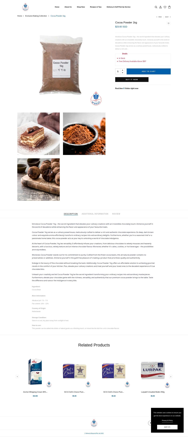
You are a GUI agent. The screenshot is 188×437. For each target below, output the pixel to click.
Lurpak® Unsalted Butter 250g (152, 392)
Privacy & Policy (167, 420)
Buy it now (132, 79)
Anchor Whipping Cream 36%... (35, 392)
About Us (68, 7)
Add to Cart (149, 71)
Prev (160, 17)
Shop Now (81, 7)
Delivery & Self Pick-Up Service (118, 7)
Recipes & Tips (96, 7)
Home (57, 7)
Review (116, 214)
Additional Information (95, 214)
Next (167, 17)
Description (71, 214)
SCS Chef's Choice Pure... (74, 392)
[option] (35, 378)
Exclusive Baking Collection (36, 16)
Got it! (167, 427)
